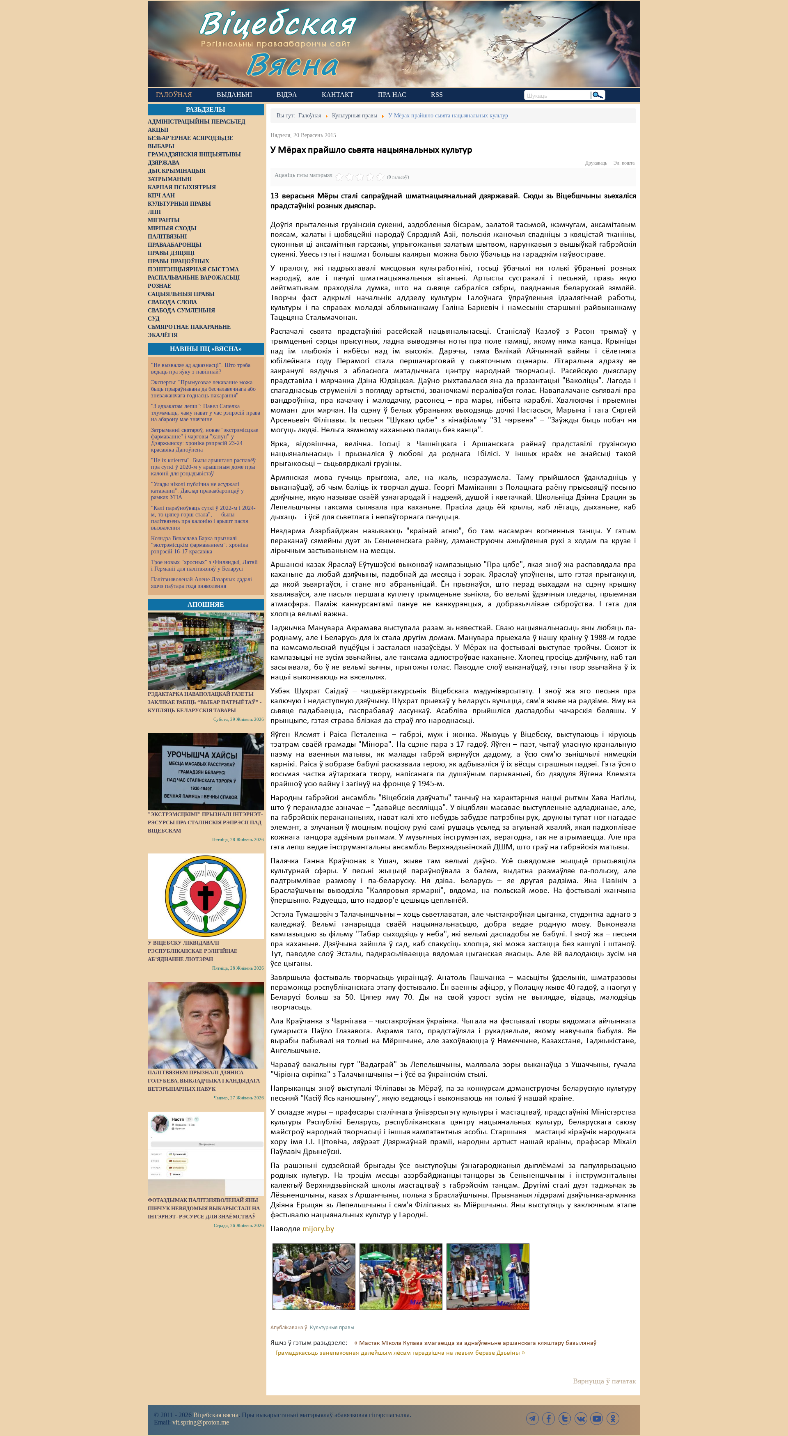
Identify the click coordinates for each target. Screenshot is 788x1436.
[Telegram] (533, 1418)
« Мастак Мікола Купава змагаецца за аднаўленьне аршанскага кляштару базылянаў (475, 1343)
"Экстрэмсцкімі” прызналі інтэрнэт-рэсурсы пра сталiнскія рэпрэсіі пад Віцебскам (205, 822)
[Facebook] (549, 1418)
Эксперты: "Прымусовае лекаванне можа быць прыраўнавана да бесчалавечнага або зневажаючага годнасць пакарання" (203, 389)
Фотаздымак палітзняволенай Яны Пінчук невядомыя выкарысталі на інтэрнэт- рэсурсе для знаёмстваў (204, 1208)
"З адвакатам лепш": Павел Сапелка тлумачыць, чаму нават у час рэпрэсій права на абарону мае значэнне (205, 412)
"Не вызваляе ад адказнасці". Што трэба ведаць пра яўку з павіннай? (200, 368)
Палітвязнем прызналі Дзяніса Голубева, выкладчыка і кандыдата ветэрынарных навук (204, 1080)
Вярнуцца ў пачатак (604, 1381)
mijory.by (318, 1229)
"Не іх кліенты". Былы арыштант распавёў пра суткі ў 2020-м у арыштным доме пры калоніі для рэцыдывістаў (203, 467)
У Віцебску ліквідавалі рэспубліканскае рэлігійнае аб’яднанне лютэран (193, 951)
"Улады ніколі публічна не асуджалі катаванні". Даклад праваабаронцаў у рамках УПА (197, 490)
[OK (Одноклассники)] (613, 1418)
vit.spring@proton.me (200, 1422)
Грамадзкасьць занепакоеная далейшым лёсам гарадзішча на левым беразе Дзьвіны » (400, 1353)
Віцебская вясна (215, 1414)
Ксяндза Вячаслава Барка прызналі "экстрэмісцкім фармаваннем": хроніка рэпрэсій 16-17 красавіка (199, 545)
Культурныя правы (332, 1328)
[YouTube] (597, 1418)
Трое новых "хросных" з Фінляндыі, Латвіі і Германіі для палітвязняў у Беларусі (204, 565)
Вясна (291, 63)
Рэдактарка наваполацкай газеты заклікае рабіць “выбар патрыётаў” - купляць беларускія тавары (204, 702)
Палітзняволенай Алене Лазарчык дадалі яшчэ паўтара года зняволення (201, 582)
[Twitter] (565, 1418)
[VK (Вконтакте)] (581, 1418)
